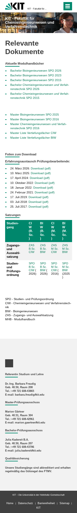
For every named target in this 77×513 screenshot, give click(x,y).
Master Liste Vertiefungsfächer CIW (33, 133)
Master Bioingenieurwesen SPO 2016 (34, 119)
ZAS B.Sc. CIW (32, 248)
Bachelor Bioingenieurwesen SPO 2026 (35, 70)
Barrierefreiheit (46, 503)
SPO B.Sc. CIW (32, 267)
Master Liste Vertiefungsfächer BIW (33, 137)
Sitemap (64, 503)
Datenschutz (25, 503)
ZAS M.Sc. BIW (66, 248)
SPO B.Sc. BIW (43, 267)
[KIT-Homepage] (15, 6)
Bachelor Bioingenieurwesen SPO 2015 (35, 80)
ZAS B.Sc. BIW (43, 248)
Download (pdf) (41, 168)
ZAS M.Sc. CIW (55, 248)
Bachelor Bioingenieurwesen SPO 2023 (35, 75)
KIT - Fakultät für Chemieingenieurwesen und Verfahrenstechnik (37, 8)
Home (9, 503)
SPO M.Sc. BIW (66, 267)
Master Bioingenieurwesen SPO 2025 (34, 114)
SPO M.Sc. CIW (55, 267)
